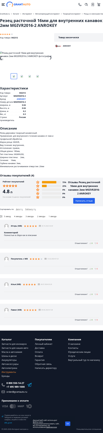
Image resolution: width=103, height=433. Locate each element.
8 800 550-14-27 (15, 383)
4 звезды (18, 216)
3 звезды (30, 216)
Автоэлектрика (9, 368)
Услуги (71, 356)
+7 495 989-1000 (15, 386)
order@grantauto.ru (16, 391)
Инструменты (9, 372)
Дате (18, 209)
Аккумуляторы (9, 360)
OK (68, 423)
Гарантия (40, 360)
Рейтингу (29, 209)
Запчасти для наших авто (15, 348)
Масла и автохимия (12, 352)
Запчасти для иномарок (14, 343)
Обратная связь (43, 364)
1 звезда (52, 216)
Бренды (6, 376)
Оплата (39, 352)
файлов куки (51, 427)
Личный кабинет (43, 343)
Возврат (39, 356)
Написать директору (46, 368)
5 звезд (7, 216)
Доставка (40, 348)
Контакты (73, 348)
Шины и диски (9, 356)
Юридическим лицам (79, 352)
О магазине (74, 343)
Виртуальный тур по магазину (84, 360)
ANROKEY (21, 99)
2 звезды (41, 216)
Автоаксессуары (10, 364)
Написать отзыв (84, 200)
